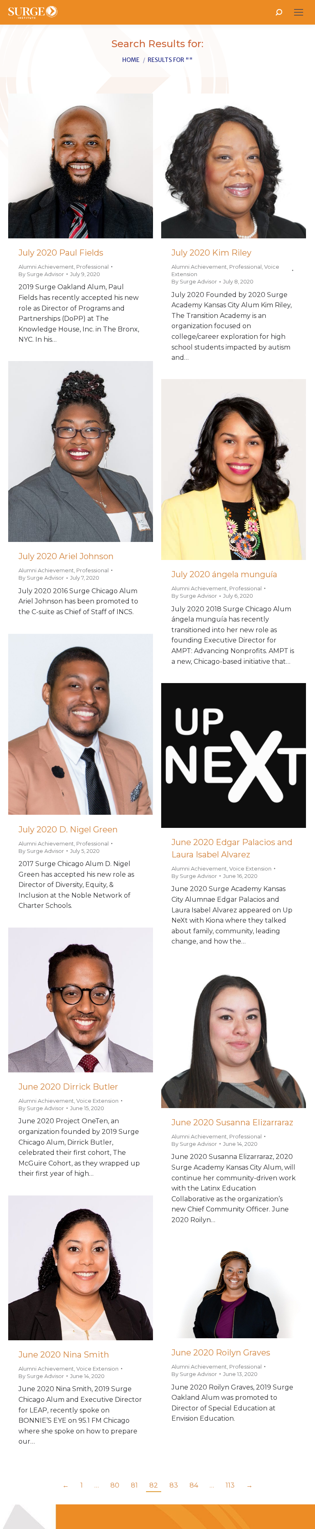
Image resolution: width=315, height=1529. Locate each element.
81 (134, 1485)
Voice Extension (250, 868)
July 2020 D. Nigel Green (68, 829)
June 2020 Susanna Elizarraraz (232, 1122)
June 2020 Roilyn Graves (220, 1353)
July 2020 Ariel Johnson (66, 556)
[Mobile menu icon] (298, 12)
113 (230, 1485)
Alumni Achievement (46, 266)
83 (173, 1485)
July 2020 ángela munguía (224, 574)
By (41, 274)
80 (114, 1485)
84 (193, 1485)
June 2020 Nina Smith (63, 1355)
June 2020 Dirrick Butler (68, 1087)
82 (153, 1485)
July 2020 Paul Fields (60, 253)
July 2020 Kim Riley (211, 253)
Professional (92, 266)
